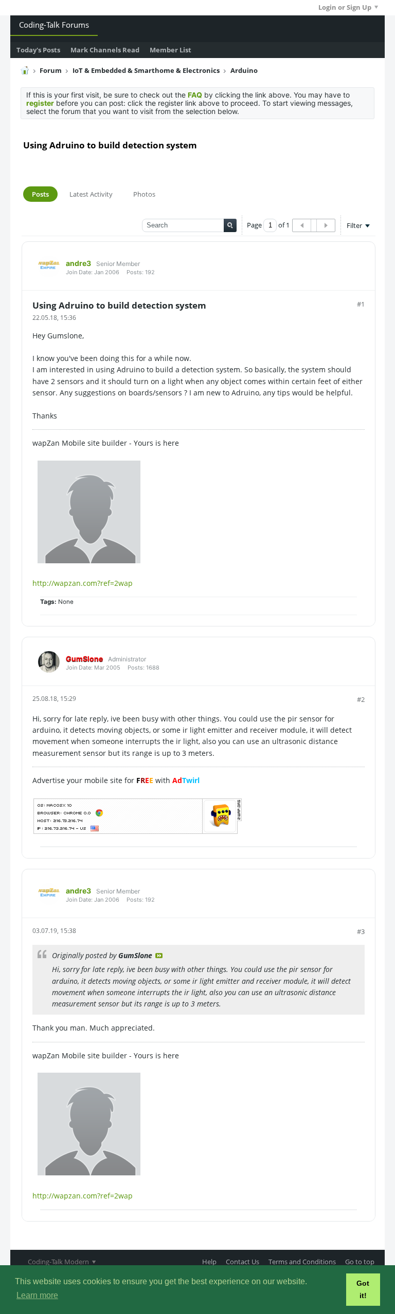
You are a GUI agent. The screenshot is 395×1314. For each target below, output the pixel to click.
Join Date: (79, 272)
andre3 (78, 263)
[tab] (40, 194)
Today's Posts (38, 49)
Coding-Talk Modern (59, 1261)
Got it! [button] (362, 1289)
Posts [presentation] (40, 194)
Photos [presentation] (144, 194)
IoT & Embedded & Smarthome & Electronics (146, 70)
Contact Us (242, 1261)
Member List (170, 49)
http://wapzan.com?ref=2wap (82, 583)
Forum (51, 70)
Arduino (244, 70)
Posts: (135, 272)
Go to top (359, 1261)
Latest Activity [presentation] (91, 194)
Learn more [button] (37, 1295)
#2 (361, 699)
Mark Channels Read (104, 49)
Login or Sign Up (344, 7)
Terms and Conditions (302, 1261)
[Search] (230, 225)
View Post (159, 955)
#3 (361, 931)
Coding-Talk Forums (54, 25)
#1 (361, 304)
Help (209, 1261)
